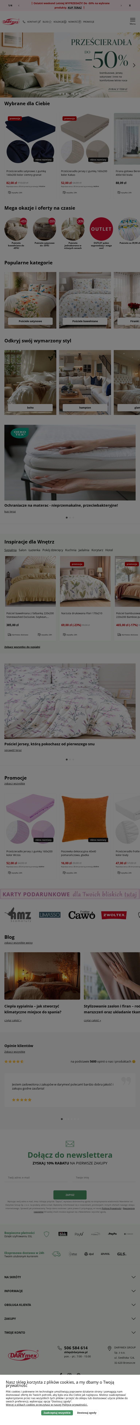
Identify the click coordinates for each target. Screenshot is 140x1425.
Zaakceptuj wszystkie (57, 1412)
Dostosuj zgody (86, 1412)
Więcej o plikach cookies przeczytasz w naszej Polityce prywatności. (47, 1404)
